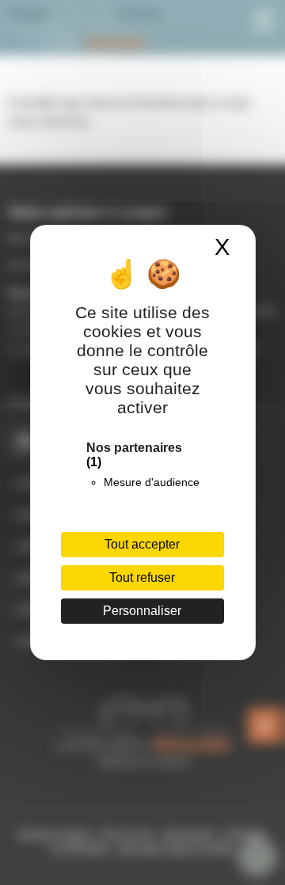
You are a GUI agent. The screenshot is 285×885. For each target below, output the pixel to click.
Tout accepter (142, 544)
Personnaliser (142, 610)
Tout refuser (142, 577)
